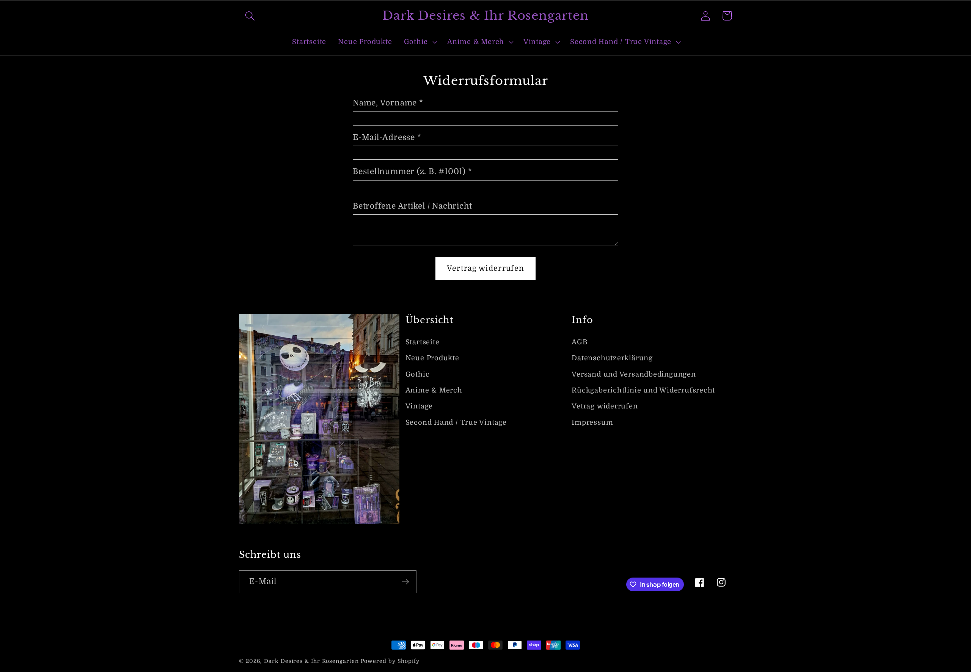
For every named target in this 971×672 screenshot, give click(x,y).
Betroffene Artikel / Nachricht (412, 205)
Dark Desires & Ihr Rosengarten (311, 661)
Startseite (422, 342)
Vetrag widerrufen (605, 406)
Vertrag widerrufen (485, 268)
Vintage (419, 406)
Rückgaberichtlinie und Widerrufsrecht (643, 390)
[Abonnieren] (405, 581)
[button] (250, 16)
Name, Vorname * (388, 102)
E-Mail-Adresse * (387, 137)
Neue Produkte (432, 358)
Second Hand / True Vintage (456, 422)
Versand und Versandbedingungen (634, 374)
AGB (579, 342)
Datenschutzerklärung (612, 358)
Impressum (592, 422)
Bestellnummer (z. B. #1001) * (412, 171)
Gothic (417, 374)
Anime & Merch (433, 390)
